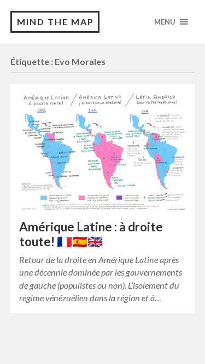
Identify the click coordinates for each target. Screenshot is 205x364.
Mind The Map (55, 21)
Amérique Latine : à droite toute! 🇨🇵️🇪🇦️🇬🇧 (91, 234)
